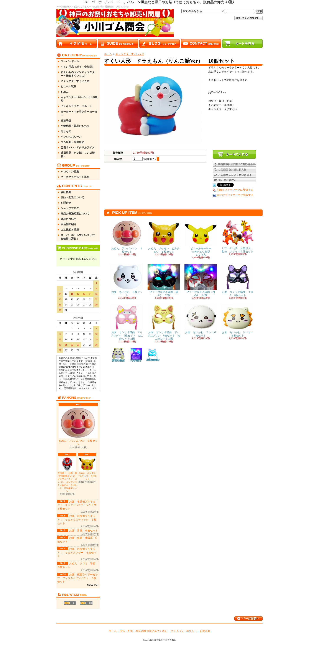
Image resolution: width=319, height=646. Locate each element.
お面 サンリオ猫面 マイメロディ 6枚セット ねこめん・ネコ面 (127, 335)
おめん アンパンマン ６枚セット (78, 442)
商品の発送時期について (75, 213)
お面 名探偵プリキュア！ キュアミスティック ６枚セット (76, 520)
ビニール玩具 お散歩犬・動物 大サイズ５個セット (237, 250)
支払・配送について (72, 197)
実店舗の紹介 (68, 224)
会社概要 (66, 192)
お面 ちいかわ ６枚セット (127, 294)
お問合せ (66, 202)
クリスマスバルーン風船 (75, 177)
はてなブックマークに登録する (235, 194)
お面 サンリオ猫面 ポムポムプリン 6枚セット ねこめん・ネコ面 (164, 335)
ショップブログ (70, 208)
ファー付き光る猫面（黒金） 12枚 (164, 294)
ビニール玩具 (68, 86)
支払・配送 (126, 631)
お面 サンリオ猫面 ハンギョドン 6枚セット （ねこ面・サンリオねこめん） (153, 359)
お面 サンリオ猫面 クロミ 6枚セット (237, 294)
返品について (68, 219)
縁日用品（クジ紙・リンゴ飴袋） (78, 154)
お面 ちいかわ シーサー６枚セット (237, 334)
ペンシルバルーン (71, 136)
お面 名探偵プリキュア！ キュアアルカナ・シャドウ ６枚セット (78, 505)
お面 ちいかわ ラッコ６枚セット (200, 334)
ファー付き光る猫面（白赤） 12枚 (200, 294)
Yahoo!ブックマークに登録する (235, 189)
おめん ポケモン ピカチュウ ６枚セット (87, 476)
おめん (65, 91)
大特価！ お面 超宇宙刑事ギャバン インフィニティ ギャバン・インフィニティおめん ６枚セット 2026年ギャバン (67, 482)
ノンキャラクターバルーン (76, 106)
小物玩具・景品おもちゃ (75, 125)
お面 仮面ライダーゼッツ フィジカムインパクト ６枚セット (77, 578)
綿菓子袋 (66, 120)
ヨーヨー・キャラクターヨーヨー (79, 113)
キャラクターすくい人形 (75, 81)
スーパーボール (70, 61)
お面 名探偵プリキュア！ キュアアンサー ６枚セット (76, 552)
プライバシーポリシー (184, 631)
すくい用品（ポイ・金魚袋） (78, 66)
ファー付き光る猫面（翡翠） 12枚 (136, 360)
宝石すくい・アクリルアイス (78, 147)
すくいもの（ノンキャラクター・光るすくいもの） (78, 74)
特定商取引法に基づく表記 (151, 631)
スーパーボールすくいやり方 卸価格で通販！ (79, 237)
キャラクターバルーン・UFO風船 (79, 99)
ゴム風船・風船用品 (72, 142)
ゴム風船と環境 (70, 229)
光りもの (66, 131)
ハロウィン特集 (70, 171)
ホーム (108, 54)
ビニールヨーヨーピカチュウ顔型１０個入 (200, 251)
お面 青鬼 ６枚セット (83, 530)
